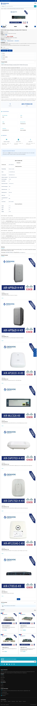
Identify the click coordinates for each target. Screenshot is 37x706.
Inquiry (10, 50)
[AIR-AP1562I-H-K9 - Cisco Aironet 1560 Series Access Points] (18, 318)
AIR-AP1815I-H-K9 (5, 379)
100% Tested (4, 40)
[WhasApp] (12, 664)
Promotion (3, 609)
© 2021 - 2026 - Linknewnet (5, 704)
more (2, 298)
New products (3, 677)
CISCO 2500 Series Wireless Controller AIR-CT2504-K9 (15, 8)
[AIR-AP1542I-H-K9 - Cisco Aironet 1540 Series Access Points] (18, 275)
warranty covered (6, 154)
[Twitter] (4, 664)
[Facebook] (2, 664)
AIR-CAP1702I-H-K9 (5, 506)
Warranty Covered (10, 40)
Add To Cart (4, 50)
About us (2, 685)
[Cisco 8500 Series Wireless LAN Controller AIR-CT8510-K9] (18, 573)
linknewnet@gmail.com (22, 252)
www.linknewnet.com (33, 704)
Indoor (4, 47)
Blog (17, 701)
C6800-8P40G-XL (23, 625)
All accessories (3, 680)
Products (5, 8)
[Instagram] (14, 664)
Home (2, 8)
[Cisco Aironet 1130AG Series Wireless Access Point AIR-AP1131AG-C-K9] (18, 530)
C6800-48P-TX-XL (23, 647)
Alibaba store (4, 695)
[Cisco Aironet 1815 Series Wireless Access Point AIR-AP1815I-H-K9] (18, 360)
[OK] (34, 661)
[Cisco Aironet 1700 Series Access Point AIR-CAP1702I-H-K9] (18, 488)
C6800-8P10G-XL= (5, 647)
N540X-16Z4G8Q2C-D (6, 625)
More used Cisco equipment (5, 48)
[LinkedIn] (9, 664)
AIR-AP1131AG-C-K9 (5, 549)
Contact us (2, 687)
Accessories (13, 701)
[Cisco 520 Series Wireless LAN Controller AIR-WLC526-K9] (18, 403)
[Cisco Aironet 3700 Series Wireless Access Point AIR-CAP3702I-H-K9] (18, 445)
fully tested (32, 152)
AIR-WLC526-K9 (5, 421)
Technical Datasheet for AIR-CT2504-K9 (9, 605)
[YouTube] (7, 664)
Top (35, 356)
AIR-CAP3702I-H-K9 (5, 464)
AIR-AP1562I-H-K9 (5, 336)
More (19, 599)
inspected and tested (13, 91)
